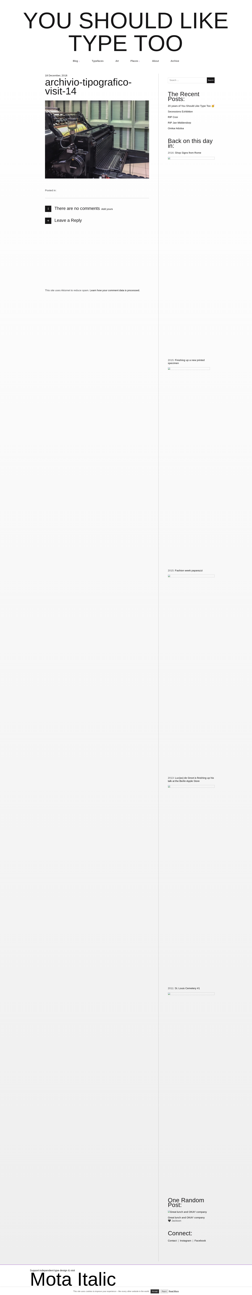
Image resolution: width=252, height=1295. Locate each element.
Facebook (200, 1240)
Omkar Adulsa (176, 128)
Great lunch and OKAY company (186, 1217)
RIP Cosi (173, 117)
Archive (175, 61)
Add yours (107, 209)
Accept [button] (155, 1291)
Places (134, 61)
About (155, 61)
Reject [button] (164, 1291)
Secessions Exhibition (180, 111)
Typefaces (98, 61)
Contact (172, 1240)
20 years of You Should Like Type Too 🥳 (191, 106)
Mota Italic (73, 1279)
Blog (75, 61)
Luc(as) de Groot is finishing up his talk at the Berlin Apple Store (191, 779)
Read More (174, 1291)
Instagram (185, 1240)
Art (117, 61)
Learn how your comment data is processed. (115, 290)
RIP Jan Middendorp (179, 122)
